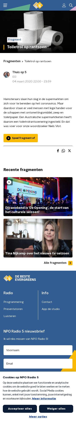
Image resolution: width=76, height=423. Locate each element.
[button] (5, 5)
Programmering (14, 302)
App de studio (51, 309)
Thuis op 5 (19, 72)
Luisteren (10, 316)
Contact (47, 302)
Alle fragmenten (55, 263)
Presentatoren (13, 309)
